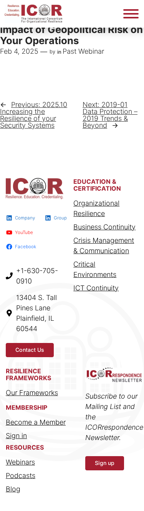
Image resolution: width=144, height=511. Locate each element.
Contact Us (29, 349)
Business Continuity (104, 227)
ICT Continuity (96, 288)
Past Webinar (83, 51)
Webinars (20, 462)
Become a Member (36, 422)
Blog (13, 489)
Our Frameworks (32, 393)
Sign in (16, 436)
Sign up (104, 463)
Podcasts (20, 475)
